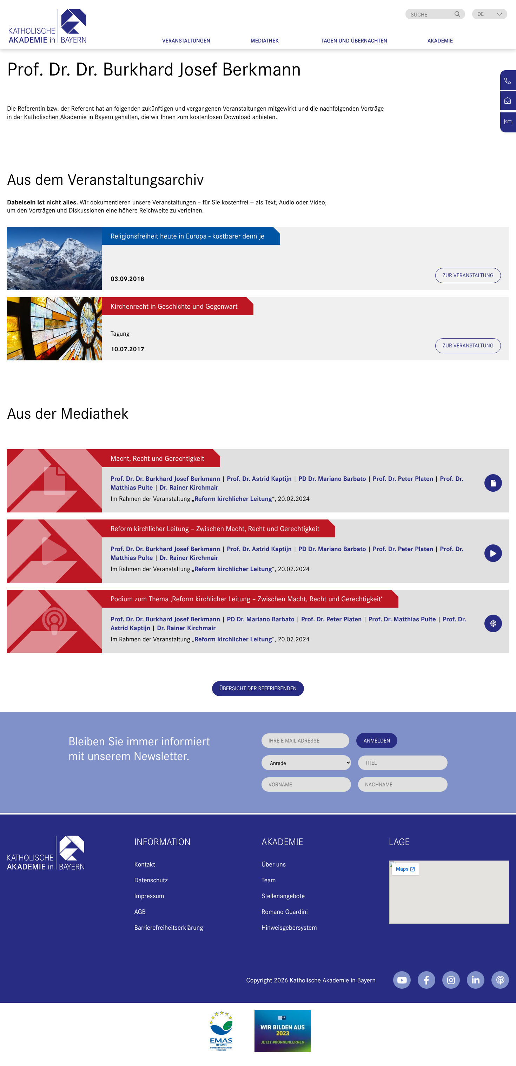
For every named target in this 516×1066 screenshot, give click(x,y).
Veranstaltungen (186, 40)
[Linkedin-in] (475, 980)
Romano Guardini (285, 911)
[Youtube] (402, 980)
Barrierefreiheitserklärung (168, 927)
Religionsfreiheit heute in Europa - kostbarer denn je (187, 236)
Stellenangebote (283, 895)
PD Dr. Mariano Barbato (332, 478)
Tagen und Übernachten (355, 40)
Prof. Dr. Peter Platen (403, 478)
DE (480, 14)
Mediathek (265, 40)
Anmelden (377, 740)
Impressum (149, 895)
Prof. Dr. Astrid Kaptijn (259, 478)
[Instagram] (451, 980)
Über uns (274, 863)
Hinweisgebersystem (289, 927)
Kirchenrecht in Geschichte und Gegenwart (174, 306)
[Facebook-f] (426, 980)
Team (269, 879)
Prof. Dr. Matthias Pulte (402, 618)
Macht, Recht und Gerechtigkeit (157, 458)
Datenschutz (151, 879)
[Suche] (458, 14)
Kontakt (144, 863)
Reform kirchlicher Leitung (233, 498)
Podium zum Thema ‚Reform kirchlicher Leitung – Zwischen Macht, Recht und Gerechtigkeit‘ (247, 598)
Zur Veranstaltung (468, 275)
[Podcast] (500, 980)
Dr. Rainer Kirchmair (189, 487)
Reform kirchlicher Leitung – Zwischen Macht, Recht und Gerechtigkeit (215, 528)
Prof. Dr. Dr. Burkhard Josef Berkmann (165, 478)
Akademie (440, 40)
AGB (140, 911)
